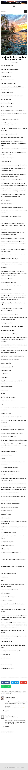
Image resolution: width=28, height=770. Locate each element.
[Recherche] (25, 11)
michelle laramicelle (10, 697)
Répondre (7, 710)
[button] (14, 6)
